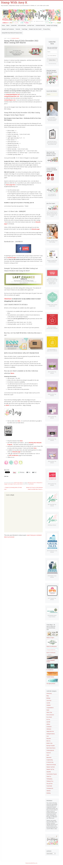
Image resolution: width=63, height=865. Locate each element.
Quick (48, 755)
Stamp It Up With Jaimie (52, 646)
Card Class (49, 700)
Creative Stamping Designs (50, 661)
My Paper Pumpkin (51, 745)
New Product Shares (18, 482)
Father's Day (49, 712)
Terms (52, 63)
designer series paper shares (10, 484)
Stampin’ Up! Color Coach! (35, 29)
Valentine (49, 790)
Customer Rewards (40, 25)
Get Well (48, 722)
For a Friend (49, 717)
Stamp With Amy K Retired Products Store (12, 32)
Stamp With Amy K (14, 2)
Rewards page (36, 229)
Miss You (48, 741)
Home (3, 25)
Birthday (48, 698)
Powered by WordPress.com (31, 863)
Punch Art (49, 752)
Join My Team (30, 25)
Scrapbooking (50, 760)
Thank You (49, 776)
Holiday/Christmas (51, 733)
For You (48, 719)
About (7, 25)
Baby (48, 695)
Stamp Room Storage (51, 764)
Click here (8, 299)
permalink (31, 484)
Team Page (24, 29)
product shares (20, 484)
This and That (49, 783)
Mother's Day (49, 743)
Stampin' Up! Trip (50, 769)
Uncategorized (50, 788)
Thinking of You (50, 781)
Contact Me (14, 25)
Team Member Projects (52, 774)
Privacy (55, 63)
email (7, 405)
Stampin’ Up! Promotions (8, 29)
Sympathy (49, 771)
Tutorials (18, 29)
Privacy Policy (46, 29)
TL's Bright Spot (50, 669)
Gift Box (48, 724)
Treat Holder (49, 786)
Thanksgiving (49, 778)
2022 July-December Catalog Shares (35, 482)
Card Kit (48, 703)
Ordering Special (50, 750)
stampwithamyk (15, 38)
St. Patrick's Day (50, 762)
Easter (48, 710)
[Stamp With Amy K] (31, 16)
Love (48, 736)
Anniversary (49, 693)
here (12, 373)
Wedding (48, 793)
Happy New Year (50, 731)
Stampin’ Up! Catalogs (51, 25)
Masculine (49, 738)
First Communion (50, 714)
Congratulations (50, 707)
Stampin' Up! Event (51, 767)
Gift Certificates (22, 25)
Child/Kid (48, 705)
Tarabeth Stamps (50, 677)
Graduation (49, 726)
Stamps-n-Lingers (50, 637)
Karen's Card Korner (51, 652)
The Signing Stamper (51, 683)
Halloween (49, 729)
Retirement (49, 757)
